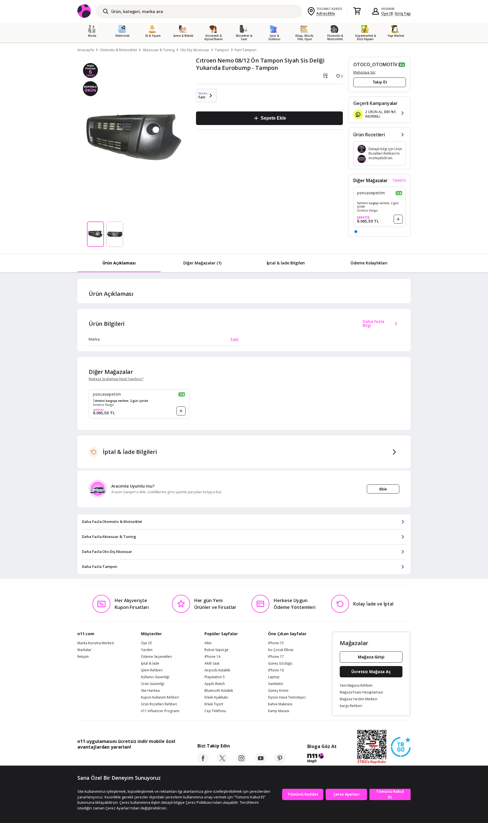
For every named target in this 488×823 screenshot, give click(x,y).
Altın (208, 643)
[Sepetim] (357, 11)
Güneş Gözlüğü (280, 663)
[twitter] (222, 762)
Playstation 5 (214, 677)
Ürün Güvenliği (152, 684)
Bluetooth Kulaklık (218, 690)
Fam (234, 339)
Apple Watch (214, 684)
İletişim (83, 656)
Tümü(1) (399, 180)
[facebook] (203, 762)
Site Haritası (150, 690)
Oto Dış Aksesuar (194, 49)
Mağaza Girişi (371, 657)
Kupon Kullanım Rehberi (160, 697)
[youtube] (260, 762)
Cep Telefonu (215, 711)
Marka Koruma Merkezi (95, 643)
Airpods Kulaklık (217, 670)
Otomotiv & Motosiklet (118, 49)
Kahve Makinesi (280, 704)
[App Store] (94, 759)
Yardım (146, 650)
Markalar (84, 650)
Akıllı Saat (211, 663)
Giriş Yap (403, 13)
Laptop (274, 677)
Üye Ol (387, 13)
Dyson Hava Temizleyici (287, 697)
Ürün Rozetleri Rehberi (159, 704)
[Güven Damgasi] (401, 747)
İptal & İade (150, 663)
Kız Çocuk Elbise (280, 650)
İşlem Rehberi (152, 670)
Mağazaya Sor (364, 72)
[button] (355, 231)
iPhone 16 (276, 670)
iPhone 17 (276, 656)
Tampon (222, 49)
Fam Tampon (246, 49)
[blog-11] (321, 758)
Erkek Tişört (213, 704)
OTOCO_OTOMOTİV (375, 64)
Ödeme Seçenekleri (156, 656)
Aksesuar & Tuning (159, 49)
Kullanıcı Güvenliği (155, 677)
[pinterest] (280, 762)
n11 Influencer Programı (160, 711)
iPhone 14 (212, 656)
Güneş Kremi (278, 690)
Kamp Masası (278, 711)
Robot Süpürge (216, 650)
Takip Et (380, 82)
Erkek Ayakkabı (216, 697)
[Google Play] (129, 759)
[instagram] (241, 762)
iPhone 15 (276, 643)
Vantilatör (276, 684)
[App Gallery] (162, 759)
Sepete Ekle (273, 118)
